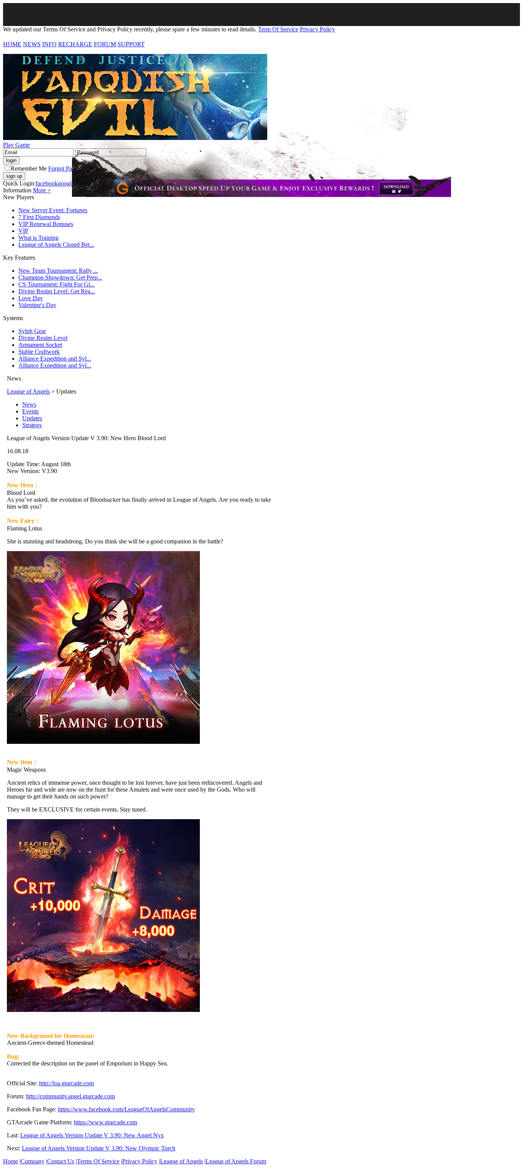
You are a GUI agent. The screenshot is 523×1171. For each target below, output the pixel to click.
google (66, 183)
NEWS (32, 44)
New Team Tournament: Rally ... (58, 270)
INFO (49, 44)
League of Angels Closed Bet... (56, 244)
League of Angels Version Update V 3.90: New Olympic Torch (98, 1148)
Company (32, 1161)
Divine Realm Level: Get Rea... (56, 291)
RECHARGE (75, 44)
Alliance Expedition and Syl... (54, 358)
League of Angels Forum (236, 1161)
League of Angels (28, 391)
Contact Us (60, 1161)
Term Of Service (278, 29)
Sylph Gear (32, 331)
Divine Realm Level (42, 338)
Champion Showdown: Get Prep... (60, 277)
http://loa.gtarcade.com (66, 1083)
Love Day (30, 298)
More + (42, 190)
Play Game (16, 144)
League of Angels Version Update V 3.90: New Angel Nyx (92, 1135)
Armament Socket (40, 345)
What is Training (38, 237)
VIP (23, 231)
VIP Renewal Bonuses (45, 224)
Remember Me (29, 168)
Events (30, 411)
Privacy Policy (317, 29)
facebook (47, 183)
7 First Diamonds (39, 217)
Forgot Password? (70, 168)
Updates (32, 418)
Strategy (32, 425)
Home (10, 1161)
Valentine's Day (37, 305)
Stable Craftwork (39, 351)
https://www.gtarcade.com (105, 1122)
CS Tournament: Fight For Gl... (56, 284)
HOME (12, 44)
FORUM (105, 44)
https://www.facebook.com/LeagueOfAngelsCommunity (126, 1109)
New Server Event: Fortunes (52, 210)
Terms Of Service (98, 1161)
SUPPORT (131, 44)
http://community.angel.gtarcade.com (70, 1096)
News (29, 404)
